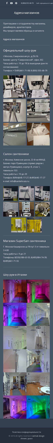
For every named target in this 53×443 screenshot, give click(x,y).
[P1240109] (14, 360)
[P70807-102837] (38, 134)
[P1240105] (38, 314)
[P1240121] (38, 383)
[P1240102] (14, 291)
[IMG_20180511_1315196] (14, 87)
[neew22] (34, 225)
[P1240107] (14, 337)
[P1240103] (38, 291)
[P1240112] (14, 383)
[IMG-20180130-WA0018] (11, 209)
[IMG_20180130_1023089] (42, 209)
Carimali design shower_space (33, 437)
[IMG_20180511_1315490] (14, 110)
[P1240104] (14, 314)
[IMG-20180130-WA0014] (26, 209)
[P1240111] (38, 360)
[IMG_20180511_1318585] (38, 87)
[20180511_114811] (11, 193)
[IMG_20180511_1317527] (38, 110)
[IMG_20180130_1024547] (18, 225)
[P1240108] (38, 337)
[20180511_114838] (26, 193)
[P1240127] (14, 407)
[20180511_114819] (42, 193)
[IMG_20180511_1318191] (14, 134)
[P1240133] (38, 407)
